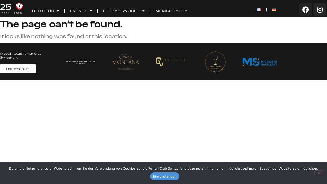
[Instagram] (319, 9)
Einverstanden (165, 176)
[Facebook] (305, 9)
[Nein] (318, 172)
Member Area (171, 11)
